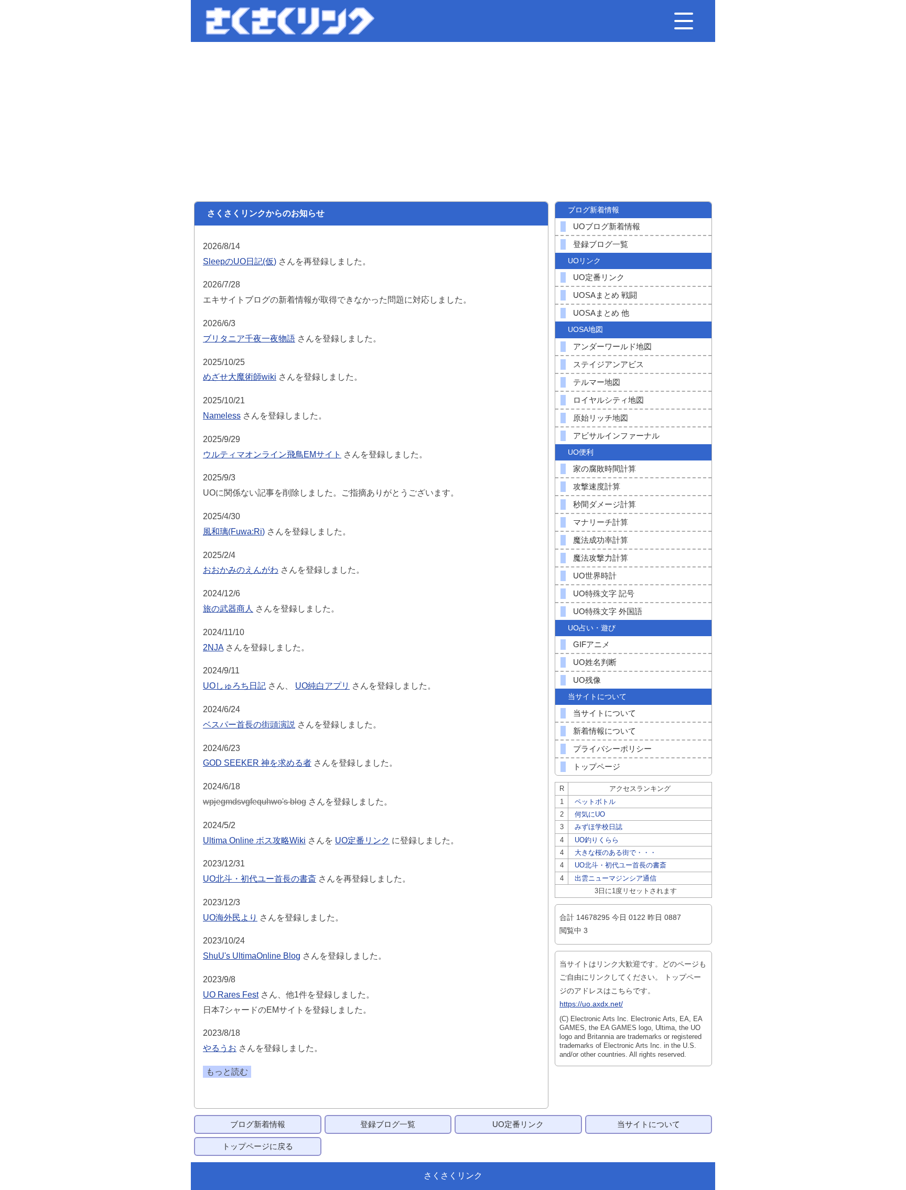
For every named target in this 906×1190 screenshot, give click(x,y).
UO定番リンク (362, 840)
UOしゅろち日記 (234, 685)
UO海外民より (230, 917)
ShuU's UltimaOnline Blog (251, 955)
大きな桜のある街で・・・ (615, 852)
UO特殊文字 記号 (603, 593)
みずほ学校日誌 (598, 827)
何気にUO (590, 814)
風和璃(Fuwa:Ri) (234, 531)
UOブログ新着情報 (606, 226)
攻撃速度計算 (596, 486)
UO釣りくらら (597, 840)
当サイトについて (604, 713)
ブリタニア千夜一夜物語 (249, 338)
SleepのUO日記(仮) (239, 261)
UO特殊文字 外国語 (607, 611)
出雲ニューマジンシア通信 (615, 878)
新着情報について (604, 730)
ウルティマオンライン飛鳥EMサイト (272, 454)
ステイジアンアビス (608, 364)
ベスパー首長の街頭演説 (249, 724)
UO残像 (587, 680)
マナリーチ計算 (600, 522)
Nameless (222, 415)
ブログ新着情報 (257, 1124)
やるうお (219, 1048)
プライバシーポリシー (612, 748)
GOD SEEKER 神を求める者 (257, 762)
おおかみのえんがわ (240, 569)
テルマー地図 (596, 382)
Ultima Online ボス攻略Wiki (254, 840)
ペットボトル (595, 802)
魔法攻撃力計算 (600, 557)
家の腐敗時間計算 (604, 468)
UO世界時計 (595, 575)
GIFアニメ (591, 644)
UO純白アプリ (322, 685)
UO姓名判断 (595, 662)
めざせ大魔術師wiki (239, 376)
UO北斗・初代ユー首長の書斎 (259, 878)
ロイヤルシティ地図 (608, 399)
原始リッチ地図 (600, 417)
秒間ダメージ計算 (604, 504)
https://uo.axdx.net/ (591, 1004)
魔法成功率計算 (600, 539)
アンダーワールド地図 (612, 346)
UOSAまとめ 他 (601, 312)
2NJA (213, 647)
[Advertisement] (453, 121)
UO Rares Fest (230, 994)
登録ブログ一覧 (600, 244)
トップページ (596, 766)
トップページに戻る (257, 1146)
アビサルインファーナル (616, 435)
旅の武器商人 (228, 608)
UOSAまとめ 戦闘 (605, 295)
